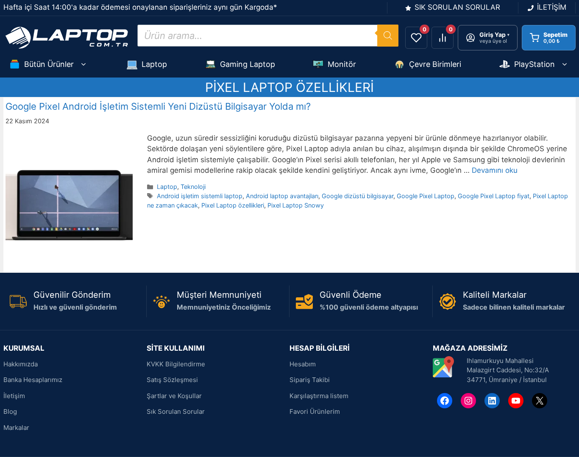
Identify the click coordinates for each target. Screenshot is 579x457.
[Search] (387, 36)
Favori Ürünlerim (315, 411)
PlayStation (534, 64)
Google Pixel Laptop (425, 195)
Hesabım (303, 364)
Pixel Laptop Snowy (295, 205)
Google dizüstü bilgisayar (357, 195)
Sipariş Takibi (310, 380)
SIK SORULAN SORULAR (457, 7)
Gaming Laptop (247, 64)
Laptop (154, 64)
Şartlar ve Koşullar (174, 396)
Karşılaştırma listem (319, 396)
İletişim (14, 396)
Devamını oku (495, 170)
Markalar (16, 428)
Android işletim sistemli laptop (199, 195)
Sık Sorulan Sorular (176, 411)
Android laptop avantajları (282, 195)
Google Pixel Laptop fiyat (493, 195)
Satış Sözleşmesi (172, 380)
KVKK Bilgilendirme (176, 364)
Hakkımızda (20, 364)
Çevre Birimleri (435, 64)
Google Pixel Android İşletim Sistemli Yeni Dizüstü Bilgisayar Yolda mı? (158, 106)
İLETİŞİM (551, 7)
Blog (10, 411)
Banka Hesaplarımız (32, 380)
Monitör (342, 64)
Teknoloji (193, 186)
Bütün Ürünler (49, 64)
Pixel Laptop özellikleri (232, 205)
